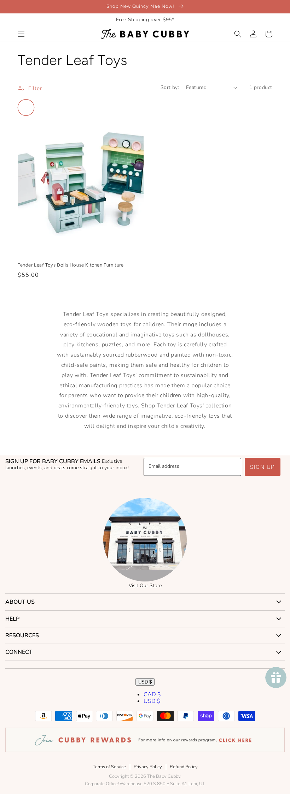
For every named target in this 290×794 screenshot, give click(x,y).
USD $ (145, 682)
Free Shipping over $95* (145, 19)
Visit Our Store (145, 585)
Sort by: (170, 87)
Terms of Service (109, 767)
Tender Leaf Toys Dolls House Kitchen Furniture (71, 265)
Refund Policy (184, 767)
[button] (21, 34)
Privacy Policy (148, 767)
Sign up (262, 467)
